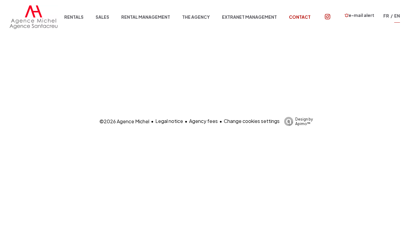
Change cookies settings (252, 121)
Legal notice (169, 121)
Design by (304, 121)
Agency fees (203, 121)
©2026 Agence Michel (124, 121)
